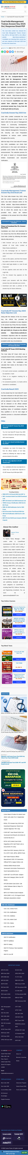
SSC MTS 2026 (5, 1019)
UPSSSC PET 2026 (20, 1030)
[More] (25, 7)
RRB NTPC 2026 (19, 980)
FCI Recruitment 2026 (20, 994)
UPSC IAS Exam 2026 (6, 1039)
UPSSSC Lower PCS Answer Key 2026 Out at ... (13, 751)
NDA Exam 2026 (5, 1032)
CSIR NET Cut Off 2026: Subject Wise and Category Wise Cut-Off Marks (13, 877)
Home (2, 16)
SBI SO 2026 (4, 990)
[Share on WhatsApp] (2, 52)
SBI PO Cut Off (8, 954)
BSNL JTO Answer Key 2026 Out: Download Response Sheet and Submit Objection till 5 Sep (14, 826)
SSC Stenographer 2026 (6, 1008)
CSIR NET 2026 (19, 1017)
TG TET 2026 (18, 976)
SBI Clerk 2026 (5, 987)
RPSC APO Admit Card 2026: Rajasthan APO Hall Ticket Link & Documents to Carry (14, 844)
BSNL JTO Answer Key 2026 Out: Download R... (13, 713)
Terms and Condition (21, 1089)
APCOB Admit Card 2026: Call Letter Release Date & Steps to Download (13, 886)
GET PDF (24, 1152)
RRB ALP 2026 (19, 997)
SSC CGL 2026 (5, 1012)
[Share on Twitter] (13, 52)
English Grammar (5, 1099)
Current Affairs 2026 (6, 1089)
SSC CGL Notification (10, 912)
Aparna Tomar (5, 48)
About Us (18, 1053)
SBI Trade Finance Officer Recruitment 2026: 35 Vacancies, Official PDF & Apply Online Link (14, 859)
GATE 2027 (18, 1040)
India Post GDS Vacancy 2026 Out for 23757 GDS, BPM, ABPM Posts (14, 852)
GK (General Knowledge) (4, 1094)
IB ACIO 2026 (18, 970)
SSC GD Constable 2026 (6, 1024)
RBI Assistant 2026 (6, 997)
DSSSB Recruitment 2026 (20, 1025)
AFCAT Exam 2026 (6, 1029)
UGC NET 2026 (19, 1013)
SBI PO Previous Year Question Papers (13, 949)
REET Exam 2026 (19, 1020)
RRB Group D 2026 (20, 983)
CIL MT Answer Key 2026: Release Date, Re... (12, 732)
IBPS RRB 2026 (5, 976)
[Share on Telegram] (5, 52)
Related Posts (5, 693)
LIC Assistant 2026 (20, 1033)
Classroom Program (21, 1082)
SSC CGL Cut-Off (9, 926)
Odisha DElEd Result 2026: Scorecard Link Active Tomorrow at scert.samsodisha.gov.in (14, 868)
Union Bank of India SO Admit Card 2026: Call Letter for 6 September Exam (14, 817)
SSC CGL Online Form (10, 908)
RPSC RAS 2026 (19, 1037)
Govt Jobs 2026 (5, 1086)
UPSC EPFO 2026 (19, 973)
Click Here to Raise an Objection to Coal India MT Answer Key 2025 (14, 345)
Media (17, 1060)
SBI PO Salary (8, 944)
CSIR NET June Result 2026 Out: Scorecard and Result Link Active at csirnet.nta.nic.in (14, 835)
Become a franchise (21, 1057)
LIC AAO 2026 (18, 990)
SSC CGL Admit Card (10, 919)
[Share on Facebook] (10, 52)
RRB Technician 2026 (20, 1001)
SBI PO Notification (9, 937)
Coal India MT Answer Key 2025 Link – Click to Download (14, 222)
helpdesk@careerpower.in (7, 1073)
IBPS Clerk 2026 (5, 973)
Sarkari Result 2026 (21, 1086)
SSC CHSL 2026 (5, 1016)
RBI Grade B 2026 (5, 994)
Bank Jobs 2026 (5, 1082)
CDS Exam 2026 (5, 1036)
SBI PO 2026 (4, 983)
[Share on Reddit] (7, 52)
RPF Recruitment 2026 (21, 987)
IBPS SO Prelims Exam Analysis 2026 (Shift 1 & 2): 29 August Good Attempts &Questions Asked (14, 895)
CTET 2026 (18, 1006)
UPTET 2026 (18, 1010)
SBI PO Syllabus (9, 941)
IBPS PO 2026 (4, 970)
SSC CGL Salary (9, 923)
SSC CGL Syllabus (9, 916)
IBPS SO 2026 (4, 980)
